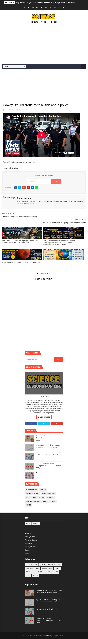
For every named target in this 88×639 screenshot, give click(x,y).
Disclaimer (28, 543)
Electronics (31, 490)
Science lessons (33, 501)
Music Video (31, 497)
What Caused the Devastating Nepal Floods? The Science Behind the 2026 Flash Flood (20, 241)
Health (43, 490)
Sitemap (28, 553)
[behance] (54, 7)
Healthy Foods (32, 494)
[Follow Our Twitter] (44, 423)
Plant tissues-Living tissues (47, 454)
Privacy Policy (30, 537)
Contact (27, 550)
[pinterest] (37, 7)
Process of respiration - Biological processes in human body (48, 466)
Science (50, 497)
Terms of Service (31, 540)
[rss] (50, 7)
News (23, 110)
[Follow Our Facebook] (31, 423)
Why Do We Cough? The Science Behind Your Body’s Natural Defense (45, 2)
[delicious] (63, 7)
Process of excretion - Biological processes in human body (48, 438)
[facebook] (24, 7)
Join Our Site (45, 417)
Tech (53, 501)
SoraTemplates (35, 635)
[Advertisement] (44, 44)
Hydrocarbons (48, 494)
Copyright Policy (30, 547)
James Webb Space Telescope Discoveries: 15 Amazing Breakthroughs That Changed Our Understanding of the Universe (60, 242)
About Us (28, 533)
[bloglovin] (41, 7)
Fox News (15, 168)
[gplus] (33, 7)
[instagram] (59, 7)
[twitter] (28, 7)
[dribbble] (46, 7)
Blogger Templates (59, 635)
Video (28, 505)
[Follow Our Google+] (57, 423)
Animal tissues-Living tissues (48, 473)
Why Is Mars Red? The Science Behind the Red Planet (21, 262)
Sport (46, 501)
